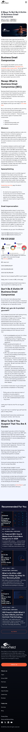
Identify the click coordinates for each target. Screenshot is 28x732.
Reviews (3, 698)
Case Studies (4, 691)
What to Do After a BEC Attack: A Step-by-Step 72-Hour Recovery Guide (13, 575)
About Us (4, 671)
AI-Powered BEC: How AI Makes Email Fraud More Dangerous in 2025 (12, 536)
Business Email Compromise (8, 21)
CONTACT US (14, 664)
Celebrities (4, 694)
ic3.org (5, 258)
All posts (14, 631)
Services (3, 707)
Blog (2, 710)
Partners (3, 682)
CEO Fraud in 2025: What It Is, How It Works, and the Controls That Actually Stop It (13, 615)
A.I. (3, 531)
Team (2, 674)
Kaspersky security (6, 185)
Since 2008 (4, 678)
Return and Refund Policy (7, 719)
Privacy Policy (4, 716)
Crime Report (19, 485)
